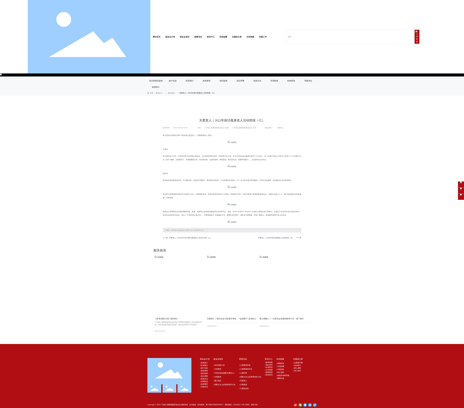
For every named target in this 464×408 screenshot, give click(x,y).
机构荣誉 (291, 81)
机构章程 (206, 81)
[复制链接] (315, 405)
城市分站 (254, 405)
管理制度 (274, 81)
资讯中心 (159, 93)
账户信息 (173, 81)
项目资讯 (171, 93)
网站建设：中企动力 (232, 405)
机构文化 (257, 81)
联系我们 (190, 81)
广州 (242, 405)
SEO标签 (192, 405)
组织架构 (223, 81)
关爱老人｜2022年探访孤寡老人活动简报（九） (276, 238)
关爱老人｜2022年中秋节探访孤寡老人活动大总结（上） (190, 238)
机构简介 (156, 87)
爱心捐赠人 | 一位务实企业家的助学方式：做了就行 (281, 318)
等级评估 (308, 81)
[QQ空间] (310, 405)
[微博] (295, 405)
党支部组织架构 (156, 81)
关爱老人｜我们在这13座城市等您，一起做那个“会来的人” (232, 318)
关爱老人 (280, 128)
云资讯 (247, 405)
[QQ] (305, 405)
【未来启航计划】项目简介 (166, 318)
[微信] (300, 405)
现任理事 (240, 81)
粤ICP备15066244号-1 (214, 405)
